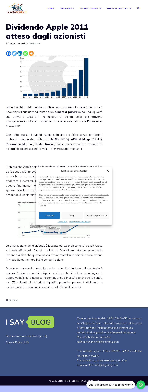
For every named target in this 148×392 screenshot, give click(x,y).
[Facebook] (8, 53)
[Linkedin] (19, 53)
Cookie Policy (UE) (17, 342)
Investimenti (67, 8)
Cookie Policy (63, 221)
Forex (51, 8)
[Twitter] (14, 53)
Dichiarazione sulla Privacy (79, 221)
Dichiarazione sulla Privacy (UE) (26, 336)
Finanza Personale (117, 8)
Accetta (49, 215)
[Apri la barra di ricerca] (138, 8)
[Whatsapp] (25, 53)
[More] (31, 53)
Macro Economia (89, 8)
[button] (107, 170)
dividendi (14, 299)
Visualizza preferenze (97, 215)
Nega (72, 215)
